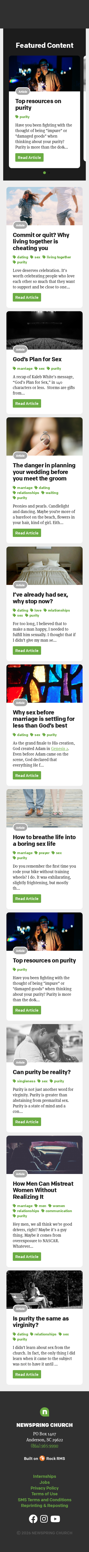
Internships (44, 1476)
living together (58, 257)
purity (24, 116)
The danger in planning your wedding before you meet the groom (44, 472)
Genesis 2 (59, 748)
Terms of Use (44, 1493)
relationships (27, 492)
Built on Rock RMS (44, 1458)
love (37, 610)
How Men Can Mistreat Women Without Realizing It (43, 1190)
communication (58, 1210)
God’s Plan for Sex (37, 359)
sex (37, 257)
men (42, 1205)
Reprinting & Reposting (44, 1505)
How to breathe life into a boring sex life (44, 840)
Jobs (44, 1482)
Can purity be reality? (42, 1072)
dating (22, 257)
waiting (51, 492)
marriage (24, 368)
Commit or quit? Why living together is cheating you (41, 241)
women (58, 1205)
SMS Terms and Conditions (44, 1499)
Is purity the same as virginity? (41, 1322)
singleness (25, 1081)
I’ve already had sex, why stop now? (40, 598)
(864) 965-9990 (44, 1445)
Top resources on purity (38, 104)
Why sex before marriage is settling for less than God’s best (43, 719)
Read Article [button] (29, 157)
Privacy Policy (45, 1487)
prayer (43, 852)
